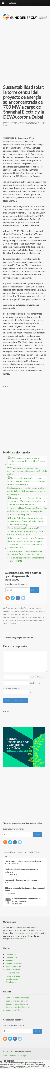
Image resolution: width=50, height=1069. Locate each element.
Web (31, 692)
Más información (19, 938)
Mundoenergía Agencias (15, 123)
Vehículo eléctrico (13, 970)
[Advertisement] (25, 49)
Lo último (22, 852)
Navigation (12, 3)
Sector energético (13, 976)
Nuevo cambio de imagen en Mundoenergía (21, 880)
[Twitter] (13, 598)
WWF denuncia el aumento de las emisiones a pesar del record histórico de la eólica (27, 471)
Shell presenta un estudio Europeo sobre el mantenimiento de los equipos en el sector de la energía (27, 491)
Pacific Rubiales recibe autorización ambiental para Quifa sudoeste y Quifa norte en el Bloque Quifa (25, 531)
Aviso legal (22, 1056)
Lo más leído (9, 852)
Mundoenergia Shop (14, 1010)
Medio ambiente (12, 973)
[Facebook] (18, 598)
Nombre (37, 677)
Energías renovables (14, 963)
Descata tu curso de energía (17, 1004)
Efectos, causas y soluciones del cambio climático (23, 861)
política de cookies (23, 1068)
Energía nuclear (12, 979)
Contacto (12, 1056)
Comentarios (33, 852)
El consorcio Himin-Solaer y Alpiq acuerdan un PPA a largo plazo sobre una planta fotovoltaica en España (27, 511)
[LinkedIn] (23, 598)
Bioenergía (10, 960)
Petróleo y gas (11, 982)
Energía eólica (11, 957)
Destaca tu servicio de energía (18, 1007)
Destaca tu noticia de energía (17, 998)
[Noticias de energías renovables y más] (25, 18)
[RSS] (7, 598)
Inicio (5, 1056)
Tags (6, 856)
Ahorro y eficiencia (13, 966)
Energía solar (11, 954)
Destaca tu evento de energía (17, 1001)
